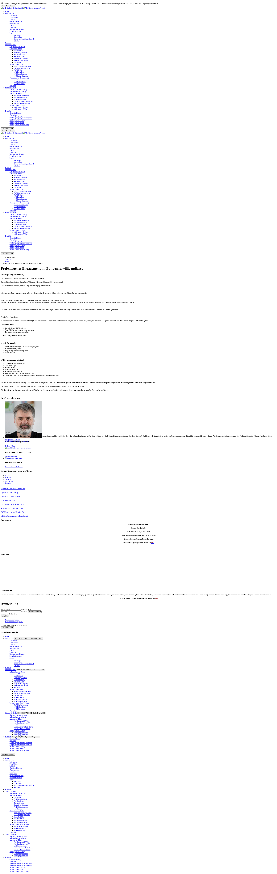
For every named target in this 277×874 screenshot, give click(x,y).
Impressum (25, 442)
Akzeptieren (9, 440)
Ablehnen (16, 440)
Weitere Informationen (12, 442)
